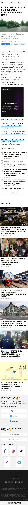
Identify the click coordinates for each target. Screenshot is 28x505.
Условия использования (14, 471)
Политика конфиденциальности (14, 478)
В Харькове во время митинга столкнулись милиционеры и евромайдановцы (12, 125)
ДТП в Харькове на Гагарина (8, 3)
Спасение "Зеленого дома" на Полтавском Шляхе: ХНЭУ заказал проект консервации (13, 323)
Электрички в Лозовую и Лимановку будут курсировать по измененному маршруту (13, 293)
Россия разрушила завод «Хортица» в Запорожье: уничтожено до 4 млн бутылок (15, 163)
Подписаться (15, 439)
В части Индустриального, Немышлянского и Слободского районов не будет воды (12, 385)
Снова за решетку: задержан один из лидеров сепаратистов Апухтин (13, 132)
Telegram (15, 416)
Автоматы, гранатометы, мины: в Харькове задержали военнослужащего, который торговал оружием (13, 230)
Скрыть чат (14, 193)
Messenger (15, 421)
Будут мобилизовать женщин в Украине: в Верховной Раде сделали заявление (15, 154)
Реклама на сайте (14, 476)
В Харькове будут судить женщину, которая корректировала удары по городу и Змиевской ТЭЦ (12, 354)
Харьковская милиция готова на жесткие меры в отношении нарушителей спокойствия (12, 141)
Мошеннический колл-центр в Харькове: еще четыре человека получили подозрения (15, 182)
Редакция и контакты (14, 473)
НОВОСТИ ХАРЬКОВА (15, 120)
